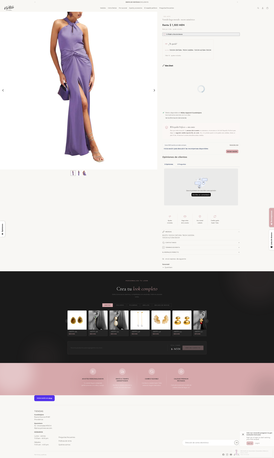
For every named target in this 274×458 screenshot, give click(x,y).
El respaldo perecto (170, 252)
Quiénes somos (64, 445)
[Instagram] (227, 454)
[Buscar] (258, 8)
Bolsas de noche (162, 305)
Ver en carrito (192, 348)
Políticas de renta (65, 441)
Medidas (168, 232)
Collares (120, 305)
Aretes (108, 305)
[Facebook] (223, 454)
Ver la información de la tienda (175, 118)
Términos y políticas (40, 454)
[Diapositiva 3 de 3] (84, 173)
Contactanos (170, 242)
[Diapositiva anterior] (2, 90)
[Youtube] (231, 454)
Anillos (146, 305)
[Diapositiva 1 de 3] (73, 173)
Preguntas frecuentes (67, 437)
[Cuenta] (262, 8)
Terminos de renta (172, 247)
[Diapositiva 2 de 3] (78, 173)
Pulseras (133, 305)
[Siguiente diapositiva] (155, 90)
